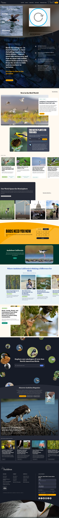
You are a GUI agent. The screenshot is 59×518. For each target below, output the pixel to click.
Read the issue (29, 396)
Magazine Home (36, 396)
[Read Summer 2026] (50, 398)
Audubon (3, 2)
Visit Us (15, 258)
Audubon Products (26, 477)
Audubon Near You (26, 476)
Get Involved (37, 2)
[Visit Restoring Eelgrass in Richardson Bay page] (13, 288)
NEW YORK (19, 177)
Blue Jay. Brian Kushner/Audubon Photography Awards (8, 346)
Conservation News (51, 459)
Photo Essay (19, 459)
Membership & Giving (43, 2)
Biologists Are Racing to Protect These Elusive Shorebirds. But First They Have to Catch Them (23, 450)
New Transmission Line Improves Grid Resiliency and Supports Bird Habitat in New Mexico (8, 168)
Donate (56, 2)
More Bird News (54, 91)
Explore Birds (31, 2)
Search (48, 2)
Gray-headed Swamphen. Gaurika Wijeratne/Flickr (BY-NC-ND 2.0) (41, 337)
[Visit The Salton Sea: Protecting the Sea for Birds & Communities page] (28, 288)
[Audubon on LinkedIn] (46, 498)
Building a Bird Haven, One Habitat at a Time (23, 168)
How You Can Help (9, 80)
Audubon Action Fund (6, 484)
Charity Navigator (5, 488)
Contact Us (14, 480)
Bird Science (35, 459)
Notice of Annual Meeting (7, 481)
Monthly (45, 229)
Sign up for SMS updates (17, 482)
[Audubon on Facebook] (41, 498)
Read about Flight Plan (46, 192)
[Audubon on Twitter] (44, 498)
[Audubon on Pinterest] (50, 498)
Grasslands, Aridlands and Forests (26, 177)
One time (39, 229)
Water (44, 99)
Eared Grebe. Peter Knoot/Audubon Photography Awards (22, 337)
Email (30, 138)
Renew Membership (26, 482)
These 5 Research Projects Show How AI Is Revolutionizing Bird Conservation (39, 450)
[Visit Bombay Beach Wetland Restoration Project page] (43, 288)
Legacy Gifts (25, 480)
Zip (39, 138)
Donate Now (25, 479)
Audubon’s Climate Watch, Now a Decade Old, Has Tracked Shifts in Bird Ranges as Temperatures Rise (8, 450)
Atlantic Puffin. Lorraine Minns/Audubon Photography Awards (19, 348)
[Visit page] (24, 110)
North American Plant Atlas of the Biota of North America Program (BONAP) (39, 149)
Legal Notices (14, 492)
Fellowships (15, 477)
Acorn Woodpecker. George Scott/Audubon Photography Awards (32, 352)
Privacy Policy (18, 492)
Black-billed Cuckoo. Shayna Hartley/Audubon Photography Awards (2, 374)
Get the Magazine (23, 396)
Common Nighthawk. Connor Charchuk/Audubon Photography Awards (48, 347)
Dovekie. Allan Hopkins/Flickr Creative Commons (55, 378)
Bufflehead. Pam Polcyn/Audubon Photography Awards (37, 380)
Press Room (15, 479)
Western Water (35, 177)
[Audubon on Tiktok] (48, 498)
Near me (52, 2)
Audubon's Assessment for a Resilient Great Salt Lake (48, 102)
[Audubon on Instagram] (39, 498)
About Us (26, 2)
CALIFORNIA (25, 296)
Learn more (42, 113)
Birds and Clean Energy (11, 177)
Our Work (22, 2)
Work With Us (15, 476)
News (41, 99)
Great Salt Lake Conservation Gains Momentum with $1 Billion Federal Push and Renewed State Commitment (39, 168)
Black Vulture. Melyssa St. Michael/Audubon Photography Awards (7, 366)
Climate (4, 459)
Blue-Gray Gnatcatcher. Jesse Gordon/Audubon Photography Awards (51, 359)
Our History (5, 477)
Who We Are (5, 476)
